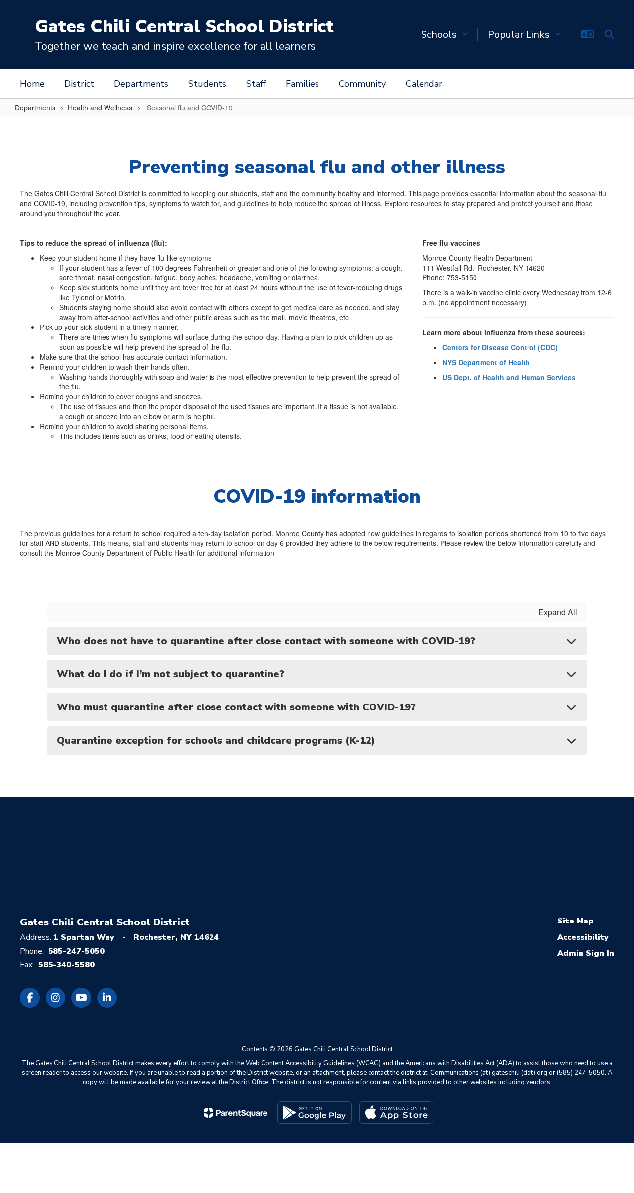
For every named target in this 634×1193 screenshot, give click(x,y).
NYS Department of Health (486, 362)
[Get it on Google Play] (314, 1112)
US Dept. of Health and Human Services (509, 377)
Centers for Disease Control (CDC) (500, 347)
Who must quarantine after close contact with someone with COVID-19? (238, 707)
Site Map (575, 921)
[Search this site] (609, 34)
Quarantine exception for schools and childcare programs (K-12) (219, 740)
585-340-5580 (66, 964)
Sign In (600, 953)
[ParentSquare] (235, 1112)
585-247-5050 (76, 951)
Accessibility (583, 937)
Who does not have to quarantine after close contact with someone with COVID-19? (266, 641)
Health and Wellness (100, 107)
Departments (35, 107)
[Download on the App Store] (396, 1112)
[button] (444, 34)
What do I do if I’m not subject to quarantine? (172, 674)
